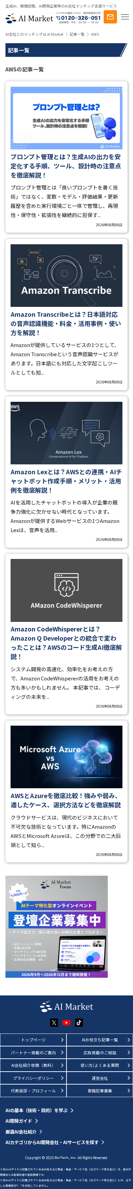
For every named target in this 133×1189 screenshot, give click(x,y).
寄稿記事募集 (100, 1090)
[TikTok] (79, 1022)
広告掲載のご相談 (100, 1052)
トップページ (33, 1039)
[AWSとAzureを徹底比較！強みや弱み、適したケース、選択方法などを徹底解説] (66, 792)
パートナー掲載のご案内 (33, 1052)
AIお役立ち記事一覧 (100, 1039)
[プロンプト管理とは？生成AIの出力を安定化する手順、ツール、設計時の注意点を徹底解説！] (66, 157)
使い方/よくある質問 (99, 1065)
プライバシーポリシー (33, 1078)
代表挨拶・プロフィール (33, 1090)
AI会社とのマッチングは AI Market (34, 34)
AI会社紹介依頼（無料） (33, 1065)
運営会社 (100, 1078)
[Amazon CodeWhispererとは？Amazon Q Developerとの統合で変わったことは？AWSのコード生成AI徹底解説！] (66, 634)
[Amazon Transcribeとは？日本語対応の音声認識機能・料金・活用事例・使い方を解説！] (66, 314)
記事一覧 (77, 34)
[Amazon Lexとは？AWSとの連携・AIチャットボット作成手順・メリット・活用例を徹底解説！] (66, 472)
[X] (54, 1023)
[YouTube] (66, 1022)
